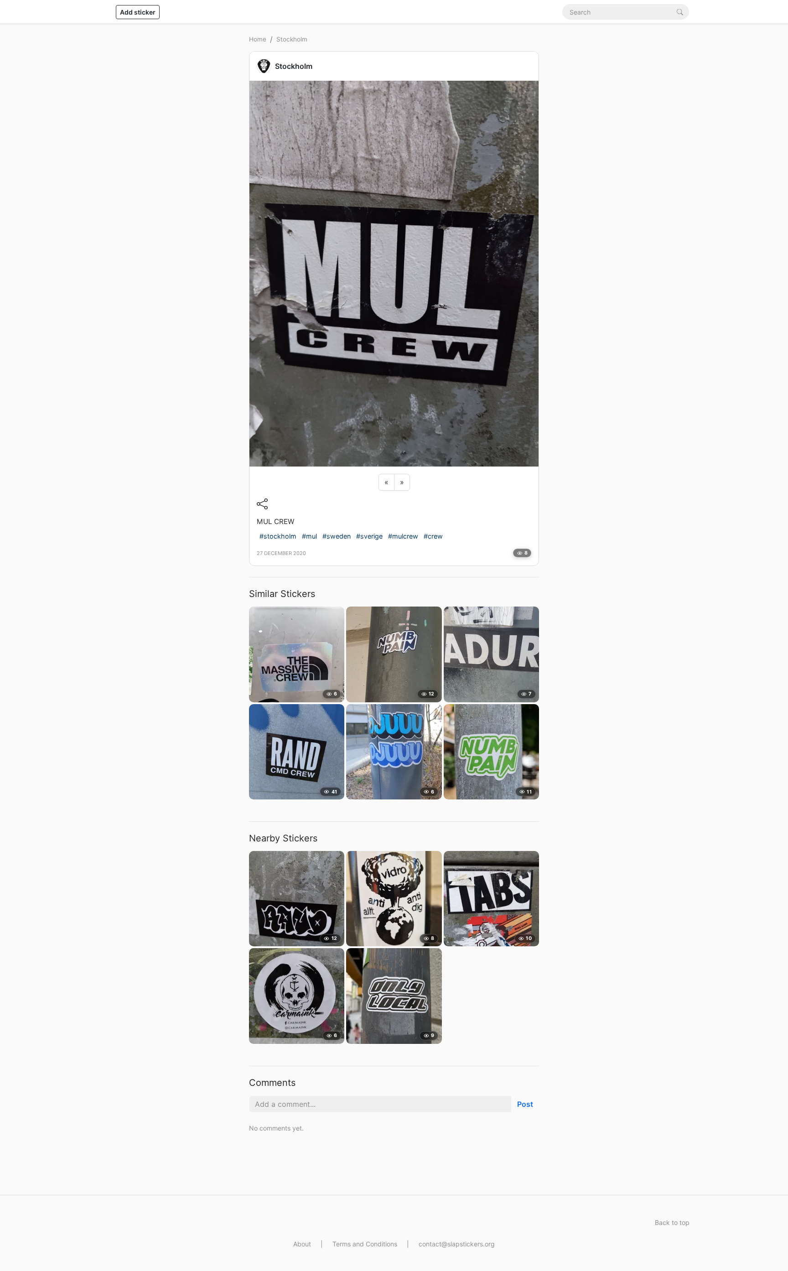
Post (525, 1104)
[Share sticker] (262, 504)
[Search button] (680, 11)
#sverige (369, 536)
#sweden (336, 536)
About (302, 1244)
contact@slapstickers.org (457, 1244)
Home (257, 39)
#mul (309, 536)
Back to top (672, 1222)
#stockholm (277, 536)
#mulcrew (403, 536)
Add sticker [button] (138, 12)
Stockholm (291, 39)
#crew (433, 536)
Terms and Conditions (364, 1244)
